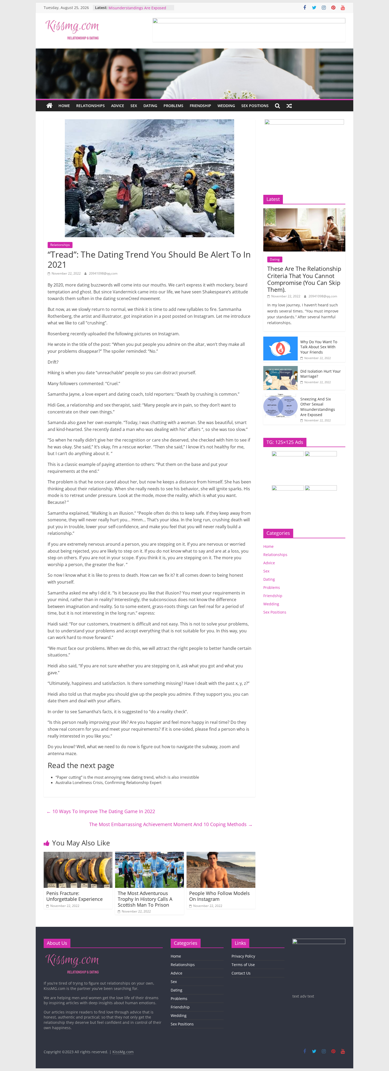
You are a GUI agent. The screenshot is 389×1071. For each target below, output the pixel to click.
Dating (150, 105)
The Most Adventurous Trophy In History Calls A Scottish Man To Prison (145, 899)
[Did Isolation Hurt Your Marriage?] (280, 368)
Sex (133, 105)
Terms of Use (243, 964)
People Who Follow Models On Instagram (219, 896)
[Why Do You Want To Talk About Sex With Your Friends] (280, 339)
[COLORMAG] (72, 954)
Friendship (200, 105)
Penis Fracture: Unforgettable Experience (74, 896)
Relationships (90, 105)
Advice (117, 105)
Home (64, 105)
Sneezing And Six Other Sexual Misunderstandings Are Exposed (137, 10)
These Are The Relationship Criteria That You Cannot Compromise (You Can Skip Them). (304, 279)
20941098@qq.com (103, 273)
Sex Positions (255, 105)
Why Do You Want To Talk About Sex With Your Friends (318, 347)
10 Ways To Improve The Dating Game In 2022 (100, 811)
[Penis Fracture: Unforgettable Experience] (78, 855)
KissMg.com (123, 1051)
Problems (173, 105)
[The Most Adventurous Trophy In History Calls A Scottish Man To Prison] (149, 855)
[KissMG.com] (49, 105)
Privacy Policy (243, 956)
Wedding (226, 105)
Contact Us (241, 973)
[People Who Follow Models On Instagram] (221, 855)
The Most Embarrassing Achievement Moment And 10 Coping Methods (171, 824)
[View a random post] (289, 105)
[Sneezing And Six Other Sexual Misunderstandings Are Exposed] (280, 396)
